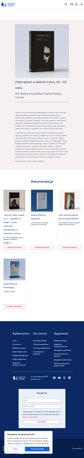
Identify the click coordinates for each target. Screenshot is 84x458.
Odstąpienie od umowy (62, 350)
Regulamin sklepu (60, 341)
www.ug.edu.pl (77, 448)
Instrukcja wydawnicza (41, 348)
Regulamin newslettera (62, 360)
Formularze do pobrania (38, 353)
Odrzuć (15, 449)
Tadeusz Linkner (9, 292)
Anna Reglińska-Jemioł (15, 238)
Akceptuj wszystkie (37, 449)
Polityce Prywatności (30, 417)
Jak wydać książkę (39, 341)
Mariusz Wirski (69, 224)
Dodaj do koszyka (14, 248)
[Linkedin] (69, 378)
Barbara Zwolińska (31, 94)
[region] (28, 442)
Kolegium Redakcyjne (20, 355)
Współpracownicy (18, 348)
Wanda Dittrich (67, 223)
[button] (81, 4)
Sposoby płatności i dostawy (61, 355)
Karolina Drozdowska (39, 224)
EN (71, 4)
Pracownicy (16, 344)
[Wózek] (76, 4)
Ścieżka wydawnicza (41, 344)
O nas (14, 341)
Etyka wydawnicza (19, 359)
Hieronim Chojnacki (41, 223)
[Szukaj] (66, 4)
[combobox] (54, 4)
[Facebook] (54, 378)
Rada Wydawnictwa (19, 352)
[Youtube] (59, 378)
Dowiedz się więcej (42, 248)
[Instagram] (64, 378)
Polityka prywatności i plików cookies (62, 365)
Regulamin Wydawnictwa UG (18, 364)
